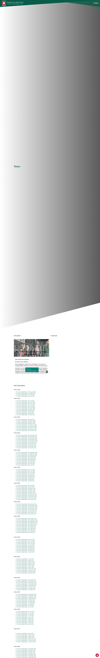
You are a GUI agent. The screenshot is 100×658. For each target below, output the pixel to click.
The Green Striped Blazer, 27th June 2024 (25, 540)
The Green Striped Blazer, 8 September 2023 (26, 597)
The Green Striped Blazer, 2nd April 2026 (25, 419)
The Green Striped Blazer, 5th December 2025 (26, 436)
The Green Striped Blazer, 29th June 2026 (25, 407)
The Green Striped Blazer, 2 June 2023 (24, 617)
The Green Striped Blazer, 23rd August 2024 (26, 526)
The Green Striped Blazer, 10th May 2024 (25, 550)
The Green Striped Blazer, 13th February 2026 (26, 427)
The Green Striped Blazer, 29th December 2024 (26, 505)
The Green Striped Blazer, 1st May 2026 (25, 413)
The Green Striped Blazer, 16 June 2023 (25, 614)
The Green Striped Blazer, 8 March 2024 (25, 566)
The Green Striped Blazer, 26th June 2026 (25, 402)
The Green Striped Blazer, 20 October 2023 (25, 588)
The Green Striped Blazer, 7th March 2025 (25, 492)
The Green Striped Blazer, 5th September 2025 (26, 455)
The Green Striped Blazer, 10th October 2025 (26, 447)
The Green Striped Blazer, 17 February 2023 (26, 640)
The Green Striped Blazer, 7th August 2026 (25, 393)
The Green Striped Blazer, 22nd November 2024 (27, 506)
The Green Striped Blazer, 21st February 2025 (26, 495)
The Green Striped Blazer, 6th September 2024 (26, 524)
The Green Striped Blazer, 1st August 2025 (25, 462)
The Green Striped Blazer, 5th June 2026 (25, 406)
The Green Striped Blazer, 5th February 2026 (26, 429)
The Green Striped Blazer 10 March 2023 (25, 636)
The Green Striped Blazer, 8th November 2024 (26, 509)
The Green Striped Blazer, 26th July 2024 (25, 532)
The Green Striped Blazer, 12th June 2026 (25, 405)
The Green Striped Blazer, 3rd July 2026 (25, 400)
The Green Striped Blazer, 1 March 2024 (25, 567)
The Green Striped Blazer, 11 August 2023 (25, 602)
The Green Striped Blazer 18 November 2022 (26, 657)
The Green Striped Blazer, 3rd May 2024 (25, 552)
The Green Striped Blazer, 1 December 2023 (26, 581)
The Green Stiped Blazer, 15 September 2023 (26, 595)
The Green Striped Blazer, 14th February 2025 (26, 496)
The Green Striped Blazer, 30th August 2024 (26, 525)
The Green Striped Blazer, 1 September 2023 (26, 598)
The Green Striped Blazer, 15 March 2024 (25, 564)
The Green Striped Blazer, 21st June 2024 (25, 542)
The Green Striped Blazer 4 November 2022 (26, 654)
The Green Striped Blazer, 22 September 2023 (26, 594)
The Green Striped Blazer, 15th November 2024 (26, 508)
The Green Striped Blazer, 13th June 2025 (25, 472)
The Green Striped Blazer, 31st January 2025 (26, 499)
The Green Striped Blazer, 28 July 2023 (25, 605)
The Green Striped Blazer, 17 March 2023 (25, 634)
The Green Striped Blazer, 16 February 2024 (26, 570)
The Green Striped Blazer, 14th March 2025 (25, 491)
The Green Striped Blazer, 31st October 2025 (26, 443)
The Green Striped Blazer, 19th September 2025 (26, 452)
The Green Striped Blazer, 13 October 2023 (25, 589)
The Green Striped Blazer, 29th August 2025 (26, 456)
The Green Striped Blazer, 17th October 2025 (26, 446)
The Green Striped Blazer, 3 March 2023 (25, 637)
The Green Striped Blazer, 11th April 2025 (25, 485)
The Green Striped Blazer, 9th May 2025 (25, 479)
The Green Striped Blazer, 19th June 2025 (25, 471)
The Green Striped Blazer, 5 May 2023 (24, 622)
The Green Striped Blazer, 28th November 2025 (26, 438)
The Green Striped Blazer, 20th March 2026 (26, 420)
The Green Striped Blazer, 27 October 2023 (25, 586)
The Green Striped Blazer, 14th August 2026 (26, 392)
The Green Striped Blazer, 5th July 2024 (25, 539)
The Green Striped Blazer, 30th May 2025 (25, 475)
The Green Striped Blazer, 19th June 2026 (25, 403)
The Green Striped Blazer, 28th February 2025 (26, 493)
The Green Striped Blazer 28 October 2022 (25, 653)
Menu (96, 3)
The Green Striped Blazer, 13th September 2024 (26, 522)
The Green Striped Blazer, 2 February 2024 (25, 573)
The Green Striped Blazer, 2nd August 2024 (26, 531)
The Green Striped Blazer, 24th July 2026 (25, 396)
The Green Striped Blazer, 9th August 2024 (25, 529)
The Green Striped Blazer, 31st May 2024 (25, 546)
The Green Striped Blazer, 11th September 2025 (26, 453)
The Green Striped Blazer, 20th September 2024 (27, 521)
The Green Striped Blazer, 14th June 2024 (25, 543)
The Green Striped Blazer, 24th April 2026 (25, 414)
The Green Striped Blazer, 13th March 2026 (25, 422)
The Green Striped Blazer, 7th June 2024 (25, 545)
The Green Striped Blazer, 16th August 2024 (26, 528)
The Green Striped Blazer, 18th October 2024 (26, 513)
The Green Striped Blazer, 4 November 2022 (26, 648)
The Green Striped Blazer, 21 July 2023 (25, 606)
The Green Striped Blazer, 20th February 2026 (26, 426)
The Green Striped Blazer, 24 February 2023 (26, 639)
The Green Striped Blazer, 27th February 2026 (26, 425)
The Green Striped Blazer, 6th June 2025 (25, 473)
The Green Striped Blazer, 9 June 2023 (25, 615)
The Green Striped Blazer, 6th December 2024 (26, 504)
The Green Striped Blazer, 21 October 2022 (25, 651)
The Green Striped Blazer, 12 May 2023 (25, 621)
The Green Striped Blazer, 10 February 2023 (26, 641)
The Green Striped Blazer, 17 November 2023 (26, 584)
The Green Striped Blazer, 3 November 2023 (26, 585)
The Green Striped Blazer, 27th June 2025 (25, 469)
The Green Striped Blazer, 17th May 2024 (25, 549)
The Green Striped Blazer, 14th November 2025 (26, 440)
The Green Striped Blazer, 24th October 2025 (26, 445)
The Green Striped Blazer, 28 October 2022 (25, 650)
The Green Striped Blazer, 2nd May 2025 (25, 480)
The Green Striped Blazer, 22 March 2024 (25, 563)
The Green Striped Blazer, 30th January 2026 (26, 430)
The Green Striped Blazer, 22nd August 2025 (26, 458)
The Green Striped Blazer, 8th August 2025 (25, 460)
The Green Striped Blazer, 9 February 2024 (25, 571)
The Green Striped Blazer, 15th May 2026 (25, 410)
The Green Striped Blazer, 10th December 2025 (26, 435)
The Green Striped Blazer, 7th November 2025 (26, 442)
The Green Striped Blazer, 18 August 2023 (25, 601)
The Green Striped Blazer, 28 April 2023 (25, 624)
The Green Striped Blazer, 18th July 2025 (25, 465)
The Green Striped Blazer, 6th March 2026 (25, 423)
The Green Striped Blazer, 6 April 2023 (24, 633)
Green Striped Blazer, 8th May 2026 (26, 412)
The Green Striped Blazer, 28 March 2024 (25, 561)
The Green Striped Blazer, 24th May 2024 (25, 547)
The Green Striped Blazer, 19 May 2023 (25, 619)
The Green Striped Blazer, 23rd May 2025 (25, 476)
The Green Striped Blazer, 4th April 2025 (25, 486)
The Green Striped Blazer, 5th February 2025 (26, 498)
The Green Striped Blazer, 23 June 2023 (25, 613)
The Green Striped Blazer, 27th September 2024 (27, 519)
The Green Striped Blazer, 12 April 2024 (25, 559)
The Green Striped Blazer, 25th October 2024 (26, 512)
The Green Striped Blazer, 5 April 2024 (24, 560)
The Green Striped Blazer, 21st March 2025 (25, 489)
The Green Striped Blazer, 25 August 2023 (25, 599)
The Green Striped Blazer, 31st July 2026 (25, 394)
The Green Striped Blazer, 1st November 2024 (26, 511)
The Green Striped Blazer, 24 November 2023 (26, 582)
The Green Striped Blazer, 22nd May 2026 (25, 409)
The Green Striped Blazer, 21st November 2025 (26, 439)
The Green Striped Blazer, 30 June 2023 (25, 611)
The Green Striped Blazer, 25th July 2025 (25, 463)
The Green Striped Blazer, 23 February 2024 (26, 568)
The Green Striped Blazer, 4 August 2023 (25, 604)
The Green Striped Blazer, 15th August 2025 (26, 459)
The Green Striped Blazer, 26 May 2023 (25, 618)
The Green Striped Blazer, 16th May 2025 (25, 478)
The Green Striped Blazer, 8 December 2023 (26, 579)
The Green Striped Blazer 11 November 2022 (26, 655)
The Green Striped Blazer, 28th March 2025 (26, 488)
